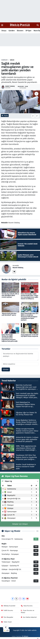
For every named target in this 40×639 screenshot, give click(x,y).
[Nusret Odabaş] (6, 269)
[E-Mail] (14, 271)
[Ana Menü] (2, 25)
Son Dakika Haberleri (30, 617)
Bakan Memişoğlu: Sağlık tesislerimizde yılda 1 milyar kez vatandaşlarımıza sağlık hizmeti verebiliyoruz (29, 296)
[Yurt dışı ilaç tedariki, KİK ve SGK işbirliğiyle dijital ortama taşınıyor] (10, 288)
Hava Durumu (28, 606)
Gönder (6, 370)
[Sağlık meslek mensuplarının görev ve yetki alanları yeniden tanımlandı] (20, 101)
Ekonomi (20, 31)
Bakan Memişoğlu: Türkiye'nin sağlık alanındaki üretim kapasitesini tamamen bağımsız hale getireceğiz (9, 338)
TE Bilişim (25, 636)
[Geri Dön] (6, 627)
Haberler (4, 60)
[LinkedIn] (23, 598)
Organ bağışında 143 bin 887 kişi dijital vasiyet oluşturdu (29, 335)
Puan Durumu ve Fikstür (27, 611)
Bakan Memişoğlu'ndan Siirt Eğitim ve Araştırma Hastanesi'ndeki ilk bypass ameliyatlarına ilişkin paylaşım (29, 317)
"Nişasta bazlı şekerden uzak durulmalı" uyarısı (9, 314)
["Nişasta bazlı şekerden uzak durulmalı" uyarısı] (10, 307)
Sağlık (12, 60)
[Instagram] (20, 598)
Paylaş (6, 115)
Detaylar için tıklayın (20, 524)
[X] (16, 598)
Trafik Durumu (8, 610)
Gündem (12, 31)
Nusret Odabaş (18, 267)
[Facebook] (12, 598)
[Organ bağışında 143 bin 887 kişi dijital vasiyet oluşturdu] (29, 328)
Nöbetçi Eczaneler (9, 606)
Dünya (3, 31)
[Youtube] (27, 598)
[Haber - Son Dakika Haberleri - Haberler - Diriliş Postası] (20, 25)
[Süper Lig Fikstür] (37, 531)
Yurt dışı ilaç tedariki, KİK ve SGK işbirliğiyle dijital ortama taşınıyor (10, 295)
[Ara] (38, 25)
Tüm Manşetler (8, 617)
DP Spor (28, 31)
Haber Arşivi (8, 622)
